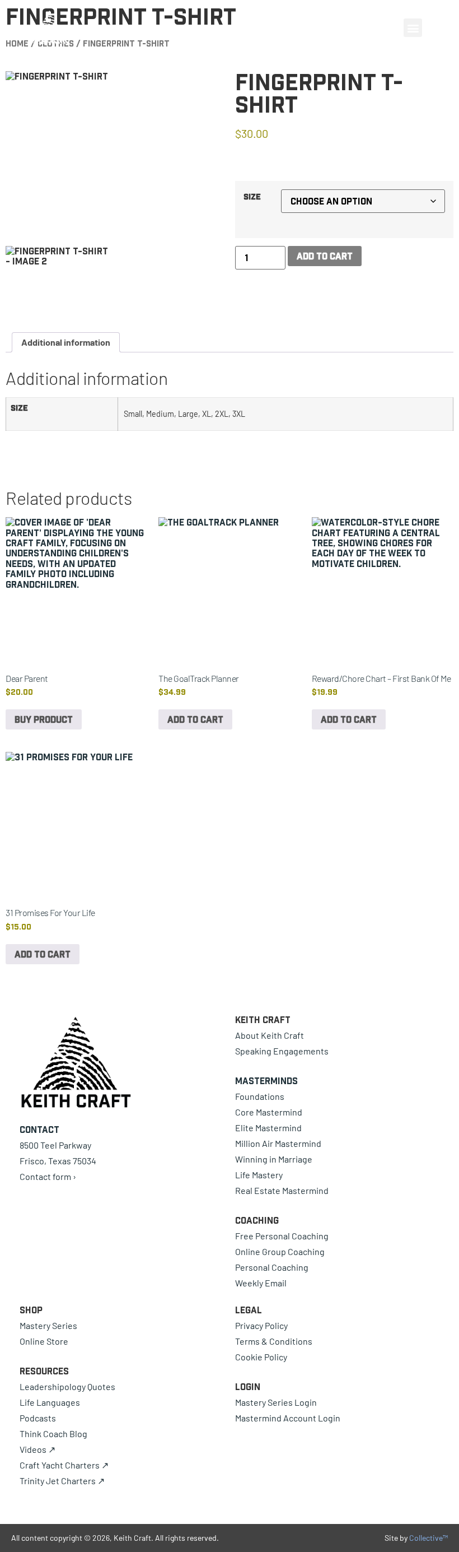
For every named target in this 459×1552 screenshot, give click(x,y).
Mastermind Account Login (287, 1417)
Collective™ (428, 1537)
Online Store (44, 1341)
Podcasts (38, 1417)
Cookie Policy (261, 1356)
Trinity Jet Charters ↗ (62, 1480)
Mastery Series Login (276, 1402)
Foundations (259, 1096)
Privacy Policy (261, 1325)
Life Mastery (259, 1174)
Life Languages (50, 1402)
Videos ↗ (37, 1449)
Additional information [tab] (65, 342)
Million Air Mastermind (278, 1143)
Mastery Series (48, 1325)
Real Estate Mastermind (282, 1190)
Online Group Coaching (280, 1251)
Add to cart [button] (195, 719)
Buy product (44, 719)
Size (252, 197)
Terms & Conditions (273, 1341)
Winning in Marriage (273, 1159)
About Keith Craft (269, 1035)
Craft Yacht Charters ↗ (64, 1465)
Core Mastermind (268, 1112)
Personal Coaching (271, 1267)
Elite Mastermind (268, 1127)
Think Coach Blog (53, 1433)
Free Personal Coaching (282, 1235)
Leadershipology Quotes (67, 1386)
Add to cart (325, 256)
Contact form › (48, 1176)
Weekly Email (261, 1282)
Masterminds (266, 1080)
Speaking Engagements (282, 1050)
